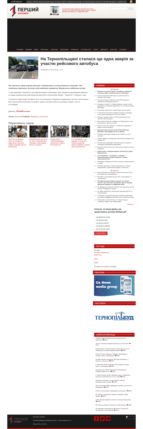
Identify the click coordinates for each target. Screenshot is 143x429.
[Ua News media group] (114, 286)
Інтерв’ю (123, 49)
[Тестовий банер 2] (114, 318)
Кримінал (75, 49)
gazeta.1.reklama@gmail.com (62, 420)
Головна (19, 49)
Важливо (34, 116)
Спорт (95, 49)
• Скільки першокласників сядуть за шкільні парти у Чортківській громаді (51, 2)
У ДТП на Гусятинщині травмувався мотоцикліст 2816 (114, 391)
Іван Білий (19, 116)
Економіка (64, 49)
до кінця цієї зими (103, 229)
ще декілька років (103, 217)
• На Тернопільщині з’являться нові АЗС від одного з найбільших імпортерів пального (106, 2)
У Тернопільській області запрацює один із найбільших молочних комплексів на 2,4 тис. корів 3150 (113, 375)
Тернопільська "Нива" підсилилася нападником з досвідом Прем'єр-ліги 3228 (111, 370)
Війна (36, 49)
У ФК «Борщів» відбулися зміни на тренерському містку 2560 (113, 400)
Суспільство (86, 49)
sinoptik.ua (106, 266)
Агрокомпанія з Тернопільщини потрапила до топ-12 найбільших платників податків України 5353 (112, 349)
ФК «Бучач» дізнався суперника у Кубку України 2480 (113, 405)
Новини (29, 49)
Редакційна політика (40, 424)
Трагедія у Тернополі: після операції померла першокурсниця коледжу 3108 (110, 381)
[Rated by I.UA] (130, 417)
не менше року (102, 220)
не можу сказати (102, 223)
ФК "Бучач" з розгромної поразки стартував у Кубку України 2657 (112, 395)
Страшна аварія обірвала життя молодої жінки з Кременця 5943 (111, 339)
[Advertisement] (71, 33)
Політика (54, 49)
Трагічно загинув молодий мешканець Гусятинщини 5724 (112, 344)
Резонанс (45, 49)
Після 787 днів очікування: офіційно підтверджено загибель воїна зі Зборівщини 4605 (111, 354)
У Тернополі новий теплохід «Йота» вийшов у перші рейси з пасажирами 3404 (112, 365)
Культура (113, 49)
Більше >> (131, 204)
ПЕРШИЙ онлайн (23, 111)
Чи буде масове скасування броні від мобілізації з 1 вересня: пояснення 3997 (112, 360)
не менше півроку (103, 226)
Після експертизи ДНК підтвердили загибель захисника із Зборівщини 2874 (114, 386)
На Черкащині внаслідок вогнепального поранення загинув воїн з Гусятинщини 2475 (112, 409)
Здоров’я (104, 49)
